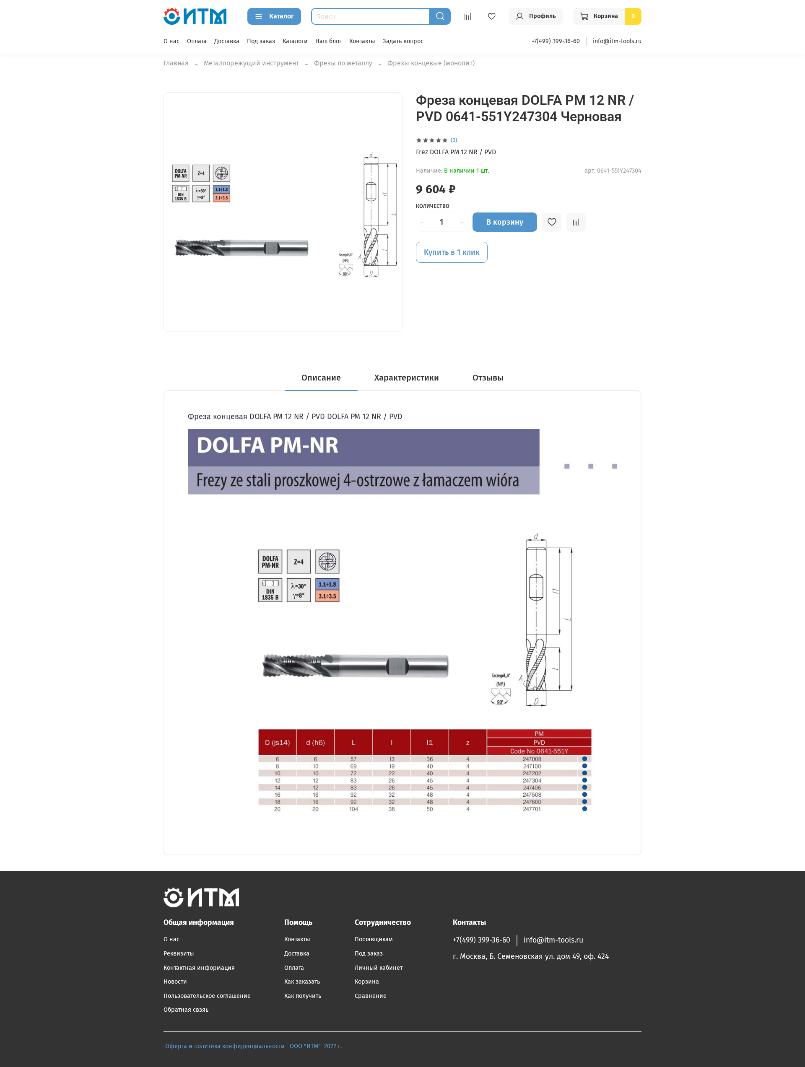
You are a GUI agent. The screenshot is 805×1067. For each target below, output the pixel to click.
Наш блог (328, 41)
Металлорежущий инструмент (251, 63)
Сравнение (371, 996)
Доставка (226, 41)
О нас (171, 41)
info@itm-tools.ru (617, 41)
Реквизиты (179, 953)
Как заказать (302, 981)
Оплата (197, 41)
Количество (432, 206)
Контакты (362, 41)
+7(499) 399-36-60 (556, 41)
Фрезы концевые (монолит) (431, 63)
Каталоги (295, 41)
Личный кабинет (378, 967)
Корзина (367, 981)
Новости (175, 981)
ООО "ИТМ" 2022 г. (316, 1046)
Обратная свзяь (186, 1009)
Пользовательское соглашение (207, 996)
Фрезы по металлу (343, 63)
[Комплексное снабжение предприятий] (287, 1046)
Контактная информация (199, 967)
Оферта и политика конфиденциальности (225, 1046)
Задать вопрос (403, 41)
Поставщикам (374, 939)
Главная (176, 63)
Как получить (302, 996)
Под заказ (261, 41)
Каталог (281, 16)
